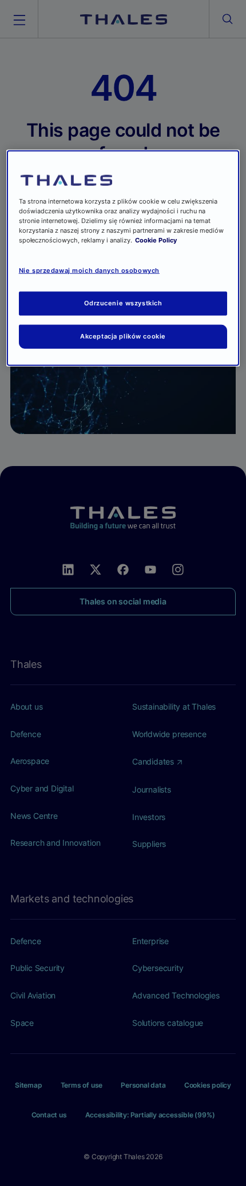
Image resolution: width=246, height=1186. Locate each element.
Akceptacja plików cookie (123, 336)
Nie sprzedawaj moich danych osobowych (89, 270)
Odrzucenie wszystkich (123, 303)
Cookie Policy (156, 240)
